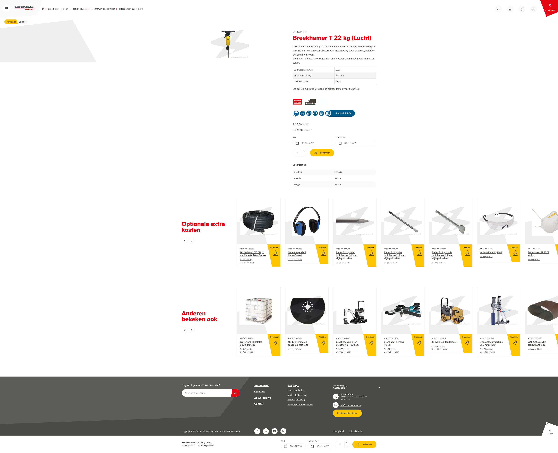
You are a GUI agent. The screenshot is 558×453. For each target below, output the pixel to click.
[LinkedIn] (266, 431)
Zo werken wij (262, 398)
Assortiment (53, 8)
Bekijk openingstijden (347, 413)
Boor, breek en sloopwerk (74, 8)
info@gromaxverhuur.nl (350, 405)
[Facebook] (257, 431)
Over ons (259, 392)
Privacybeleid (339, 431)
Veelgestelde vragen (297, 394)
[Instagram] (283, 431)
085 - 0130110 (346, 394)
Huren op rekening (296, 399)
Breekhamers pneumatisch (103, 8)
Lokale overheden (296, 390)
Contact (258, 404)
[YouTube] (275, 431)
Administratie (355, 431)
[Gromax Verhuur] (24, 8)
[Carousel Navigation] (203, 241)
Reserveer (325, 152)
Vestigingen (293, 385)
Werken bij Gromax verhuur (300, 404)
